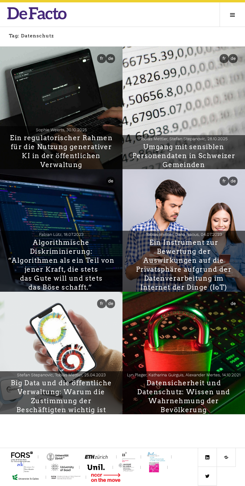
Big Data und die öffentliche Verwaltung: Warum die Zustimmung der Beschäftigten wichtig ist (61, 396)
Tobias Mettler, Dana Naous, (184, 234)
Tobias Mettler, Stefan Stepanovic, (184, 138)
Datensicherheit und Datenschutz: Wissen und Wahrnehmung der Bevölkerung (183, 396)
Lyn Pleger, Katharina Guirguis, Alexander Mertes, (184, 374)
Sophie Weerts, (61, 129)
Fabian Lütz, (61, 234)
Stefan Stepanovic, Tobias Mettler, (61, 374)
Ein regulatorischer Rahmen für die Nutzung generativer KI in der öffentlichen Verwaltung (61, 151)
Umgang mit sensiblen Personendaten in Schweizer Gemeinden (183, 156)
